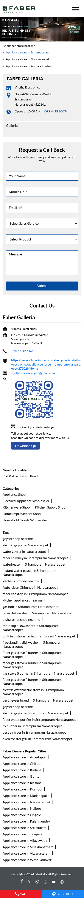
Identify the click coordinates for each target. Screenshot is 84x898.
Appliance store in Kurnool (22, 789)
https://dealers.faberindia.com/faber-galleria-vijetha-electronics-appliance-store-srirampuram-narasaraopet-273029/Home (46, 364)
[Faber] (19, 9)
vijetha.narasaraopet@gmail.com (33, 373)
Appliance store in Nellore (22, 808)
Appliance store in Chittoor (23, 763)
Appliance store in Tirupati (22, 834)
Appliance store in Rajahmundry (26, 821)
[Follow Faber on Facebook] (21, 881)
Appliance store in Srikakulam (24, 828)
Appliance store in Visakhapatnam (28, 847)
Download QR (25, 446)
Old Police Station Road (20, 476)
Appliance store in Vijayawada (25, 840)
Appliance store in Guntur (22, 776)
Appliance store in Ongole (22, 815)
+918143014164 (22, 351)
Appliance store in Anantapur (24, 757)
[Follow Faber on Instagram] (38, 881)
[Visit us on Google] (46, 881)
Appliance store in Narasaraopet (26, 802)
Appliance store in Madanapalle (26, 795)
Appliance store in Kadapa (22, 770)
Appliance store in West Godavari (27, 860)
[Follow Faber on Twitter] (30, 881)
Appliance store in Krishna (22, 783)
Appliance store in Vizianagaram (26, 853)
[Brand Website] (62, 881)
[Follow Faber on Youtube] (54, 881)
